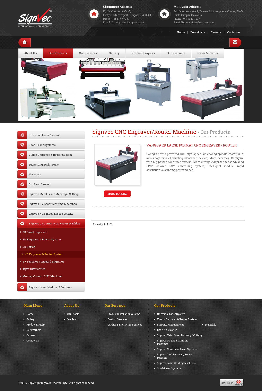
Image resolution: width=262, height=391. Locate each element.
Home (181, 32)
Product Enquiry (143, 53)
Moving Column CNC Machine (42, 276)
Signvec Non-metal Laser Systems (51, 213)
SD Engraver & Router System (42, 239)
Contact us (233, 32)
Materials (35, 174)
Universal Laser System (44, 135)
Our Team (72, 319)
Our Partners (176, 53)
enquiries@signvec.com (200, 22)
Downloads (197, 32)
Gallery (114, 53)
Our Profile (73, 314)
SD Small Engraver (35, 232)
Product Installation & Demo (123, 314)
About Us (30, 53)
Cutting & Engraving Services (124, 324)
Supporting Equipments (44, 164)
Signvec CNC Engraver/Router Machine (174, 356)
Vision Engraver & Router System (50, 155)
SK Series (29, 247)
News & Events (207, 53)
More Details (117, 193)
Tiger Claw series (34, 269)
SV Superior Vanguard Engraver (43, 261)
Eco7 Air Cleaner (40, 184)
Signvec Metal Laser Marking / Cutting (53, 194)
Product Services (117, 319)
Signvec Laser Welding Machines (50, 287)
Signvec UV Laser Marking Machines (53, 204)
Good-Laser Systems (42, 145)
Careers (216, 32)
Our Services (88, 53)
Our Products (58, 53)
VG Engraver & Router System (44, 254)
